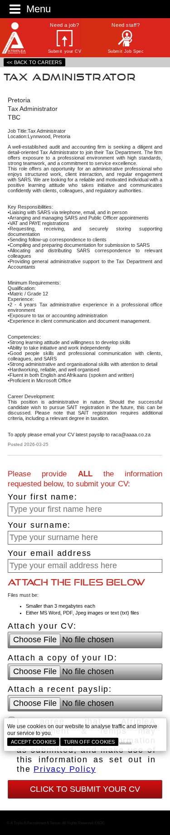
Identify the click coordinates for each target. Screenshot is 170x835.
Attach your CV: (42, 625)
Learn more (125, 742)
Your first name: (43, 496)
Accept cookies (33, 742)
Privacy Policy (65, 769)
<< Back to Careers (34, 62)
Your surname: (39, 525)
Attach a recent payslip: (60, 689)
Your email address (50, 553)
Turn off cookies (89, 742)
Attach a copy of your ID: (62, 657)
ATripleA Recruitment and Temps (18, 38)
